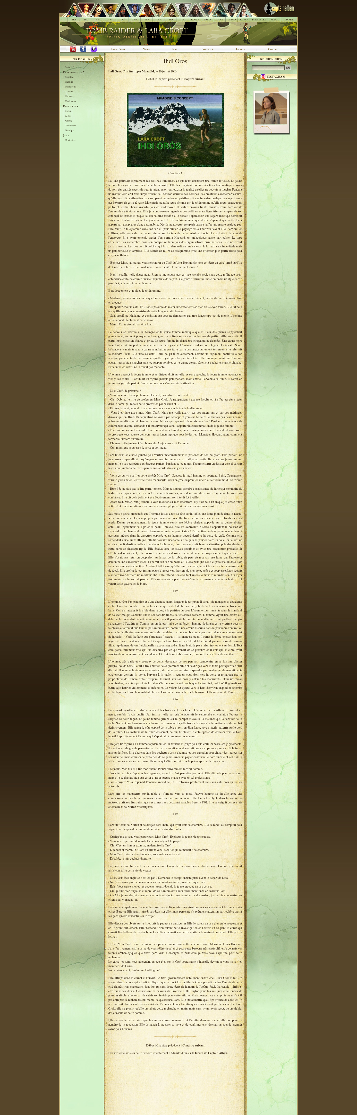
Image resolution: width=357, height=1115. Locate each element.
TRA (158, 19)
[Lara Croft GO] (241, 14)
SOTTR (207, 19)
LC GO (243, 19)
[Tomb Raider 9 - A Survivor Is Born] (180, 14)
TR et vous (81, 59)
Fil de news (70, 101)
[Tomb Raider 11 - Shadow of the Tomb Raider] (205, 14)
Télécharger (70, 125)
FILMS (274, 19)
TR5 (122, 19)
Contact (273, 49)
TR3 (98, 19)
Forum (68, 111)
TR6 (134, 19)
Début (150, 79)
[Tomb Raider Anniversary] (156, 14)
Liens (68, 116)
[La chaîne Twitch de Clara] (96, 49)
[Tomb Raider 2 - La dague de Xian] (83, 14)
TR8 (171, 19)
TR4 (110, 19)
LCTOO (232, 19)
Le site (240, 49)
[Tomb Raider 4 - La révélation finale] (107, 14)
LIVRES (289, 19)
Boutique (207, 49)
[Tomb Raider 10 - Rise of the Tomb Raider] (192, 14)
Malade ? (69, 67)
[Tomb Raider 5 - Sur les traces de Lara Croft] (120, 14)
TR (183, 19)
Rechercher (271, 59)
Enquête (69, 96)
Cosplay (69, 77)
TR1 (74, 19)
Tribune (69, 91)
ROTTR (195, 19)
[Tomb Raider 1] (72, 14)
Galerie (68, 120)
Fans (174, 49)
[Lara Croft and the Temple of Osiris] (229, 14)
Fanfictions (70, 86)
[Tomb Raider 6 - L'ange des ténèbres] (132, 14)
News (146, 49)
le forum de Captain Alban (209, 1053)
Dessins (69, 82)
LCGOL (219, 19)
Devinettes (70, 140)
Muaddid (148, 71)
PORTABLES (259, 19)
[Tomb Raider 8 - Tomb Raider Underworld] (168, 14)
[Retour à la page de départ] (271, 14)
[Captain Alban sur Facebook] (84, 49)
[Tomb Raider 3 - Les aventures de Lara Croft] (95, 14)
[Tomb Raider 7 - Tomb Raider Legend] (144, 14)
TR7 (146, 19)
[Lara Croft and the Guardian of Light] (217, 14)
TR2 (86, 19)
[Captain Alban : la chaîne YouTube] (72, 49)
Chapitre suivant (193, 79)
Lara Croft (118, 49)
